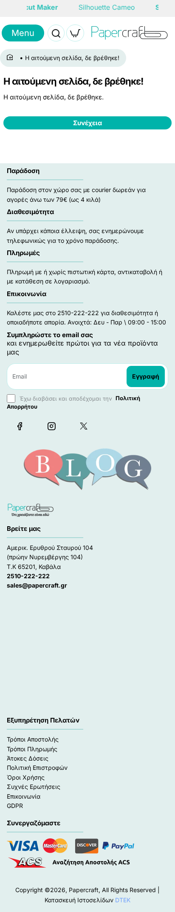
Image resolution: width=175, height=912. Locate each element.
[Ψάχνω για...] (56, 33)
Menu (22, 33)
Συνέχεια (87, 123)
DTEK (122, 900)
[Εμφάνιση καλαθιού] (75, 33)
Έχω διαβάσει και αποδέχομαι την (73, 402)
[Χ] (83, 426)
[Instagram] (51, 426)
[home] (11, 57)
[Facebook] (19, 426)
